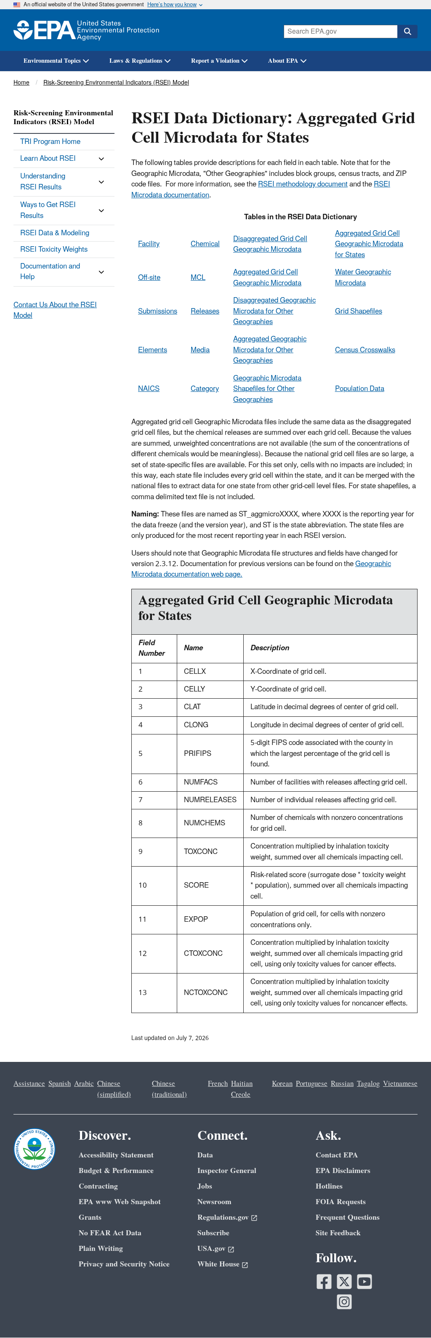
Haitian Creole (242, 1089)
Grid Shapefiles (358, 311)
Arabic (84, 1083)
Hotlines (329, 1186)
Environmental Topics (52, 60)
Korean (282, 1083)
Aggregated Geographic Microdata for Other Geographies (269, 350)
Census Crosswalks (365, 350)
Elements (152, 350)
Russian (342, 1083)
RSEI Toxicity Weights (54, 249)
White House (218, 1264)
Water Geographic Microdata (363, 277)
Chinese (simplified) (114, 1089)
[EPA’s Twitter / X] (344, 1281)
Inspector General (226, 1170)
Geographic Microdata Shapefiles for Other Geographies (267, 389)
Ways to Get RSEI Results (48, 210)
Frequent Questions (348, 1217)
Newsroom (214, 1201)
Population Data (359, 388)
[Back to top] (408, 1315)
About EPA (283, 60)
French (218, 1083)
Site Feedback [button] (338, 1233)
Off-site (149, 277)
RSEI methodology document (303, 184)
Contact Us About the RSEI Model (55, 310)
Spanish (59, 1083)
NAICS (149, 388)
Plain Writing (101, 1248)
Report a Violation (215, 60)
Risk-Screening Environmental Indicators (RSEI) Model (116, 83)
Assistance (29, 1083)
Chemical (205, 244)
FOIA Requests (341, 1201)
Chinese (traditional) (169, 1089)
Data (205, 1155)
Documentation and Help (50, 272)
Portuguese (311, 1083)
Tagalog (368, 1083)
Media (200, 350)
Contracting (98, 1186)
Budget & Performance (116, 1170)
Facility (149, 244)
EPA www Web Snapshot (120, 1201)
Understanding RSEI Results (42, 181)
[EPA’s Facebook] (324, 1281)
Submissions (157, 311)
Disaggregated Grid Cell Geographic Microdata (270, 244)
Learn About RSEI (48, 158)
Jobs (204, 1186)
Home (21, 83)
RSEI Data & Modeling (54, 233)
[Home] (86, 30)
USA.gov (211, 1248)
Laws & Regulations (135, 60)
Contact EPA (337, 1155)
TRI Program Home (50, 141)
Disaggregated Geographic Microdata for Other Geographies (274, 311)
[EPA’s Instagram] (344, 1301)
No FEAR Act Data (110, 1233)
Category (205, 388)
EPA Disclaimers (343, 1170)
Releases (205, 311)
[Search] (407, 31)
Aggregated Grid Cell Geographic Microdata (267, 277)
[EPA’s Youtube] (364, 1281)
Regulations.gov (223, 1217)
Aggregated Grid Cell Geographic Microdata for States (369, 244)
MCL (198, 277)
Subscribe (213, 1233)
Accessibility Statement (116, 1155)
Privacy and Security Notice (124, 1264)
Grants (90, 1217)
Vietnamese (400, 1083)
